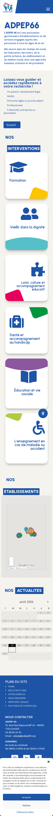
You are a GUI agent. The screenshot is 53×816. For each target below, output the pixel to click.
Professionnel (14, 105)
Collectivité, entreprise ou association (19, 111)
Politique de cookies (25, 812)
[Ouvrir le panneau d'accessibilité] (43, 413)
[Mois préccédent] (5, 602)
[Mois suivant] (48, 602)
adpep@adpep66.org (24, 736)
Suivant (11, 125)
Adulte (10, 96)
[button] (48, 761)
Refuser (27, 805)
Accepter (26, 797)
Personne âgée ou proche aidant (24, 100)
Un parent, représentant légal (23, 91)
